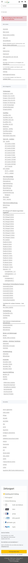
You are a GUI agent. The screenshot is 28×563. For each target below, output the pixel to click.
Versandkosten (7, 40)
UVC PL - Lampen (9, 171)
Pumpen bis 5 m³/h (8, 93)
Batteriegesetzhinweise (9, 74)
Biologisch (7, 194)
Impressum (6, 54)
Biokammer (6, 126)
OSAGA (5, 464)
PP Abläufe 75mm (7, 264)
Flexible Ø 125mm (7, 258)
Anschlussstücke (8, 391)
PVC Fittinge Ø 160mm (8, 237)
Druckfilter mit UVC (8, 124)
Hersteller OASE (7, 362)
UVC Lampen (6, 168)
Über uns (5, 37)
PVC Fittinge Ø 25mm (8, 217)
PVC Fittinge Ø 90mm (8, 230)
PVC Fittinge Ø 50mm (8, 224)
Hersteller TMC (7, 366)
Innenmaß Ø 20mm (8, 286)
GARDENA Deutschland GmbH (11, 438)
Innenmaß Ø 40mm (8, 295)
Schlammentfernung (8, 192)
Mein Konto (6, 32)
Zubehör (5, 207)
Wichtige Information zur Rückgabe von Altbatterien (13, 63)
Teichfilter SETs (7, 115)
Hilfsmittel (5, 354)
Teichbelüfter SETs (8, 313)
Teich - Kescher (7, 199)
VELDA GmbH (6, 453)
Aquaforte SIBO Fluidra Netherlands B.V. (13, 470)
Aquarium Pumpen (8, 394)
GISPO (4, 458)
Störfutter (5, 348)
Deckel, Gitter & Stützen (9, 337)
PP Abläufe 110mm (8, 267)
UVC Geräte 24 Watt (10, 146)
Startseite (5, 29)
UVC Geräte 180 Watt (10, 161)
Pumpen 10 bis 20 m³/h (9, 98)
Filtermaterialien (7, 133)
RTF (4, 450)
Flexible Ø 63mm (7, 253)
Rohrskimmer (6, 329)
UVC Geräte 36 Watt (10, 150)
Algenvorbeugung (7, 185)
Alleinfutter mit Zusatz (9, 345)
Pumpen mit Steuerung (9, 102)
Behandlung (6, 356)
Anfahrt (5, 59)
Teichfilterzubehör (8, 131)
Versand (20, 554)
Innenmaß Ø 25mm (8, 288)
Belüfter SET (6, 374)
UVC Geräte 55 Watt (10, 152)
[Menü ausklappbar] (2, 1)
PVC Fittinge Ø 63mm (8, 226)
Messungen (6, 197)
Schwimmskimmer (8, 325)
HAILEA (5, 441)
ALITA (4, 427)
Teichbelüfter (6, 315)
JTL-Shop (17, 561)
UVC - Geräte (6, 141)
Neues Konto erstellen (9, 35)
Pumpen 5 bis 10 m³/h (8, 95)
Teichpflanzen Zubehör (10, 387)
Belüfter (5, 376)
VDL (4, 424)
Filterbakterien (7, 181)
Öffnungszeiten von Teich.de (10, 56)
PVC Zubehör (6, 239)
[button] (19, 1)
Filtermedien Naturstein (9, 135)
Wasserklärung (7, 188)
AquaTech (5, 430)
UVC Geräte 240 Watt (10, 164)
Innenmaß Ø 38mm (8, 293)
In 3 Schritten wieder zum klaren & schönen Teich (12, 78)
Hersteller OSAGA (7, 364)
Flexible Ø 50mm (7, 251)
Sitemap (5, 71)
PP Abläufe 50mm (7, 262)
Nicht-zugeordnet (7, 409)
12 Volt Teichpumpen (8, 105)
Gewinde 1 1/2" (7, 269)
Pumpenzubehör (7, 109)
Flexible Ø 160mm (7, 260)
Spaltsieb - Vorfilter (8, 128)
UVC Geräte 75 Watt (10, 155)
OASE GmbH (6, 412)
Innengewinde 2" (9, 278)
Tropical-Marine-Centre (9, 461)
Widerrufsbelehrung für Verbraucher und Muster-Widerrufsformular (14, 44)
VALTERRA (5, 421)
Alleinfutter (6, 343)
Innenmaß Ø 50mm (8, 297)
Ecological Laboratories (9, 432)
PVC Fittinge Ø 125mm (8, 235)
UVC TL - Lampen (9, 173)
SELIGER (5, 418)
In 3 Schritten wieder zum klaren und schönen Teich (12, 67)
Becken (5, 335)
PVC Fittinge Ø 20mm (8, 215)
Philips (4, 415)
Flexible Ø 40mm (7, 249)
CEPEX (4, 467)
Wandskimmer (6, 327)
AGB (4, 48)
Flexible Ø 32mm (7, 246)
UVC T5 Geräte (8, 166)
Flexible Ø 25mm (7, 244)
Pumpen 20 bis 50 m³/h (9, 100)
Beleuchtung (6, 205)
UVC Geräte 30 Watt (10, 148)
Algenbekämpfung (8, 183)
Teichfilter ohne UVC (8, 119)
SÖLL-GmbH (6, 456)
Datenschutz (6, 51)
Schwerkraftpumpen (8, 107)
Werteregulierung (7, 190)
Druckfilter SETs (7, 122)
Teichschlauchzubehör (9, 300)
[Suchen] (25, 6)
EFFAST (5, 435)
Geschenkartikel (8, 389)
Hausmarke (6, 444)
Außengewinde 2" (9, 280)
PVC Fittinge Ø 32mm (8, 219)
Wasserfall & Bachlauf (9, 384)
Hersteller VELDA (7, 368)
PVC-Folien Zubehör (8, 307)
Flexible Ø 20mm (7, 242)
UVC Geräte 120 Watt (10, 159)
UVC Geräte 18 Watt (10, 143)
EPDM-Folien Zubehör (9, 382)
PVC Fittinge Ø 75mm (8, 228)
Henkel (5, 447)
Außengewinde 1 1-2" (10, 273)
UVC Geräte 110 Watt (10, 157)
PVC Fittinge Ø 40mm (8, 221)
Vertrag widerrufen (14, 551)
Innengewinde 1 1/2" (10, 271)
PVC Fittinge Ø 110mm (8, 233)
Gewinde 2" (6, 276)
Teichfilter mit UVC (8, 117)
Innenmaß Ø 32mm (8, 291)
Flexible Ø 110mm (7, 255)
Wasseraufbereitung (8, 179)
